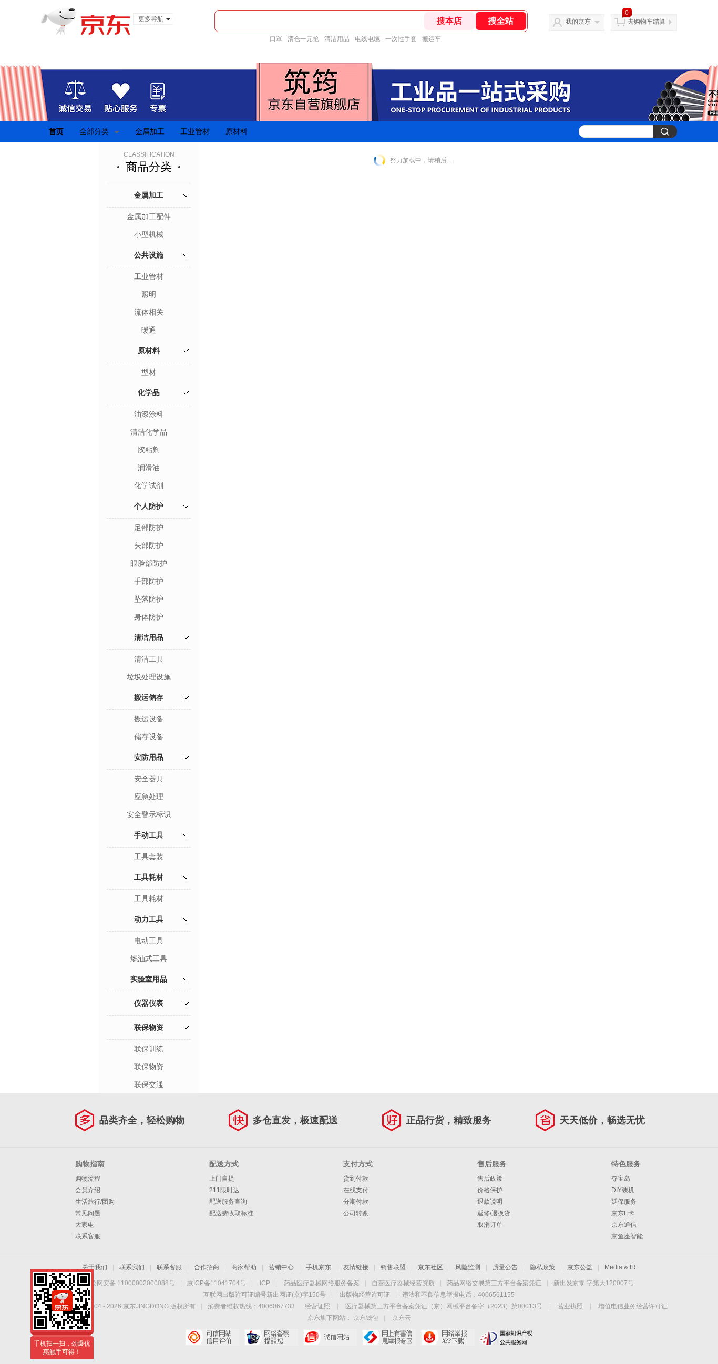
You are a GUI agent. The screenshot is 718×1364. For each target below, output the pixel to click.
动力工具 (148, 919)
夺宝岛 (620, 1178)
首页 (56, 131)
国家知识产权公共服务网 (506, 1337)
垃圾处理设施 (149, 677)
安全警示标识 (149, 814)
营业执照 (570, 1306)
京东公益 (579, 1267)
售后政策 (489, 1178)
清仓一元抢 (303, 39)
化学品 (149, 392)
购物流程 (87, 1178)
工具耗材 (148, 877)
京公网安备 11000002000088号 (129, 1283)
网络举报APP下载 (447, 1337)
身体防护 (148, 617)
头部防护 (148, 545)
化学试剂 (148, 485)
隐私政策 (542, 1267)
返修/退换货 (493, 1213)
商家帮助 (244, 1267)
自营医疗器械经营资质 (403, 1283)
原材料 (236, 131)
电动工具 (148, 940)
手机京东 (318, 1267)
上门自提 (221, 1178)
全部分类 (94, 131)
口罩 (276, 39)
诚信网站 (330, 1337)
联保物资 (148, 1027)
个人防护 (148, 506)
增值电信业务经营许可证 (633, 1306)
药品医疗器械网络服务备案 (322, 1283)
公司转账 (355, 1213)
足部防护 (148, 527)
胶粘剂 (149, 450)
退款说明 (489, 1201)
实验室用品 (148, 979)
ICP (265, 1283)
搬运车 (431, 39)
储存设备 (148, 736)
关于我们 (94, 1267)
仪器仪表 (148, 1003)
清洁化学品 (148, 432)
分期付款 (355, 1201)
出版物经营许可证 (365, 1294)
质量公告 (505, 1267)
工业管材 (195, 131)
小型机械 (148, 234)
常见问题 (87, 1213)
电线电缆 (367, 39)
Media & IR (620, 1267)
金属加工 (150, 131)
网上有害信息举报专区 (389, 1337)
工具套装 (148, 856)
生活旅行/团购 (95, 1201)
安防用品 (148, 757)
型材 (148, 372)
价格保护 (489, 1190)
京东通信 (624, 1224)
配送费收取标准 (231, 1213)
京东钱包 (365, 1317)
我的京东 (578, 21)
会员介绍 (87, 1190)
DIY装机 (622, 1190)
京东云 (401, 1317)
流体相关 (148, 312)
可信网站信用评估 (212, 1337)
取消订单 (489, 1224)
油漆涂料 (148, 414)
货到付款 (355, 1178)
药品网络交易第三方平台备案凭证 (494, 1283)
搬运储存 (148, 697)
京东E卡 (622, 1213)
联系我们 (132, 1267)
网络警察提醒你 (271, 1337)
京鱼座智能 (627, 1236)
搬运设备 (148, 719)
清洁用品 (337, 39)
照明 (148, 294)
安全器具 (148, 778)
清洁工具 (148, 659)
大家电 (84, 1224)
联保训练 (148, 1049)
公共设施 (148, 255)
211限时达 (224, 1190)
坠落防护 (148, 599)
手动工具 (148, 835)
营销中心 (281, 1267)
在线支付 (355, 1190)
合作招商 (206, 1267)
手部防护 (148, 581)
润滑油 (149, 467)
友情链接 (355, 1267)
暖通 (148, 330)
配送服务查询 (228, 1201)
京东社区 (430, 1267)
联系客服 (87, 1236)
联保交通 (148, 1084)
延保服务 (624, 1201)
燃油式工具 (148, 958)
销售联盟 (393, 1267)
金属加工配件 (149, 216)
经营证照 (317, 1306)
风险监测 (467, 1267)
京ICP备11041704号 (216, 1283)
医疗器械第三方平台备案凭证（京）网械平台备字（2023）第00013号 (443, 1306)
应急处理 (148, 796)
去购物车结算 (646, 21)
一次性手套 (401, 39)
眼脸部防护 (148, 563)
